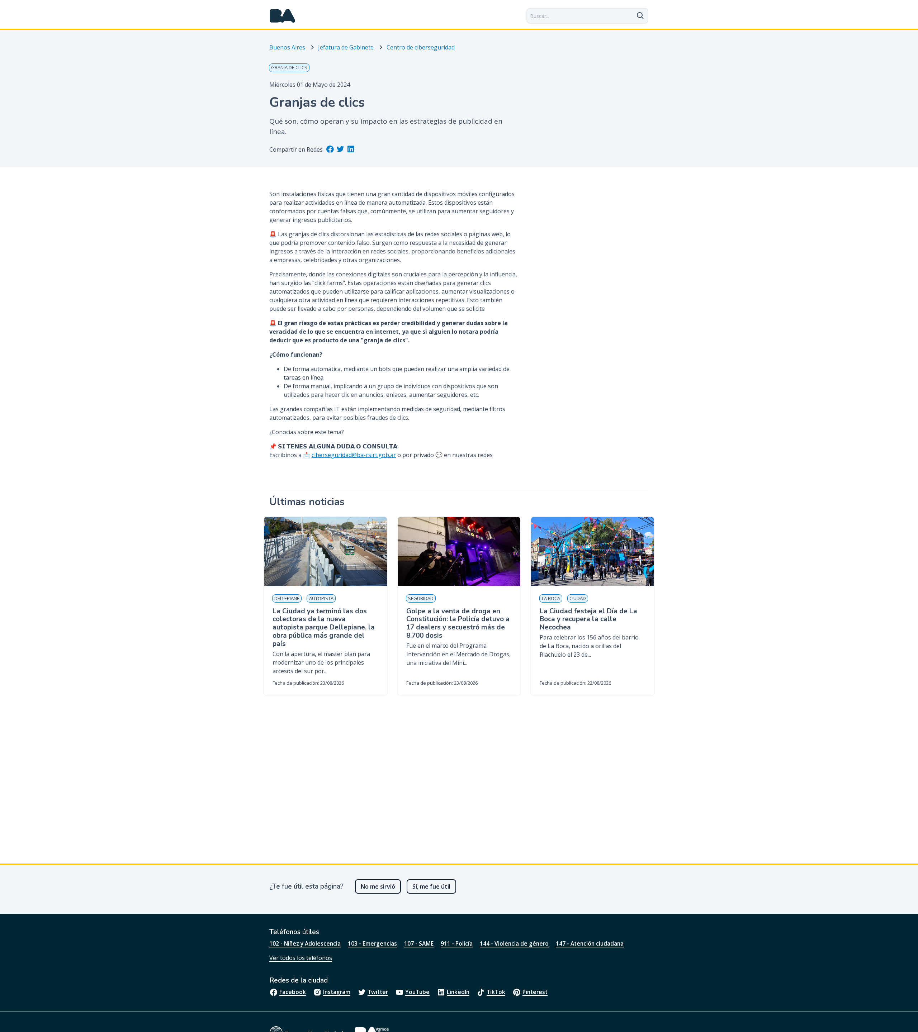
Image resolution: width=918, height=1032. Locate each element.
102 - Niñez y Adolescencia (305, 943)
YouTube (417, 992)
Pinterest (535, 992)
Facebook (292, 992)
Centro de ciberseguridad (421, 47)
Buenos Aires (287, 47)
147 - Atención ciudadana (590, 943)
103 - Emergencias (372, 943)
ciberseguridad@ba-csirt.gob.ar (354, 455)
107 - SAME (419, 943)
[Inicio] (282, 16)
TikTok (496, 992)
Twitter (378, 992)
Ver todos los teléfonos (300, 958)
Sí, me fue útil (431, 886)
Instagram (336, 992)
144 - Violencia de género (514, 943)
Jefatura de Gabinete (346, 47)
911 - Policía (457, 943)
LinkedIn (458, 992)
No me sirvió (378, 886)
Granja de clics (289, 67)
